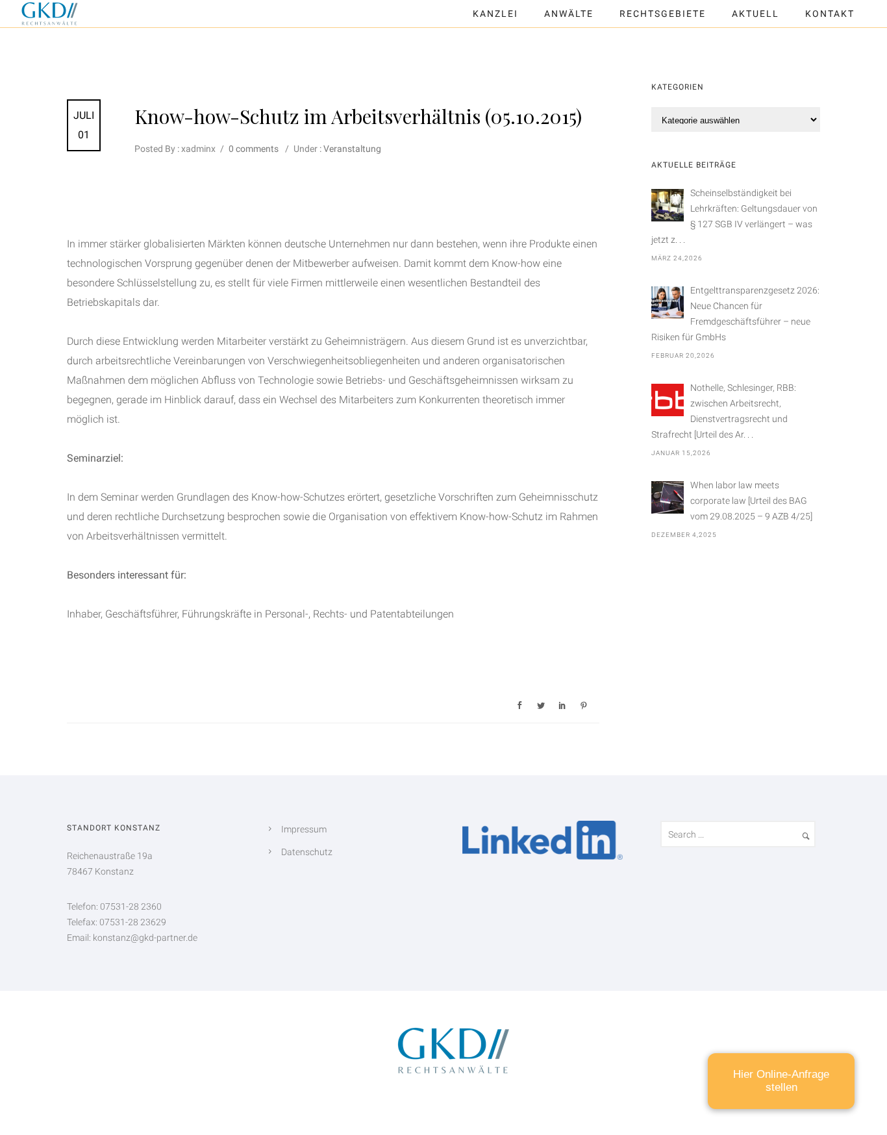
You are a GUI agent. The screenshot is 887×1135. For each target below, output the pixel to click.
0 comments (254, 148)
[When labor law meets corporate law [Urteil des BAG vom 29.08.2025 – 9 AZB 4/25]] (667, 497)
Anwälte (568, 13)
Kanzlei (495, 13)
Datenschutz (306, 852)
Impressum (304, 829)
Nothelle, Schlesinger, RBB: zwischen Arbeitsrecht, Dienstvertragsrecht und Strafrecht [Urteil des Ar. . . (723, 411)
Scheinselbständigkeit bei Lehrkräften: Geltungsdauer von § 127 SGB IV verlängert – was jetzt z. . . (734, 216)
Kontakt (830, 13)
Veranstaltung (351, 148)
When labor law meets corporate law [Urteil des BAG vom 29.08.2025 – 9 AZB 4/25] (751, 500)
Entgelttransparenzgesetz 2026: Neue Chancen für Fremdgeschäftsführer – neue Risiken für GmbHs (735, 313)
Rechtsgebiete (662, 13)
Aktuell (755, 13)
